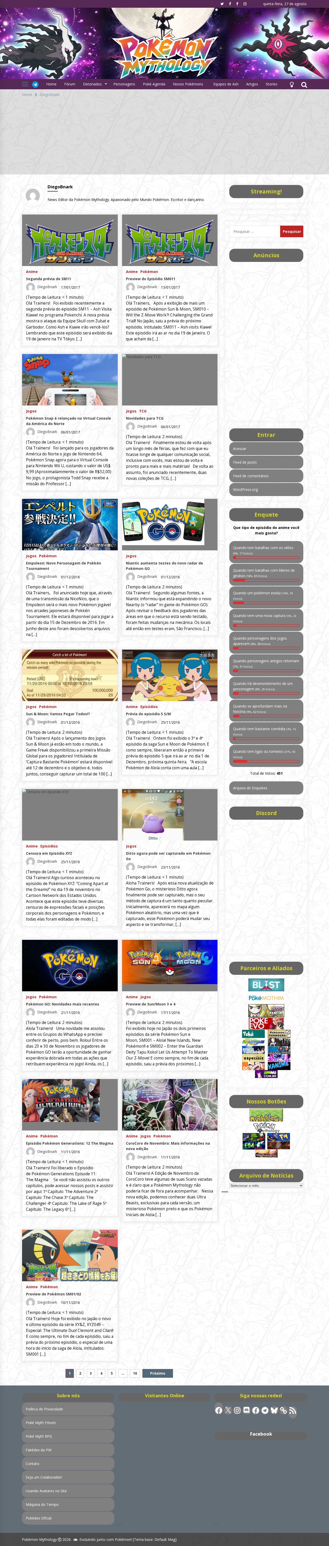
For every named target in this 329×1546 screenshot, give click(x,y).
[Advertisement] (164, 138)
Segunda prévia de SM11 (48, 278)
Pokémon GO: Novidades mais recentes (62, 1004)
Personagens (124, 84)
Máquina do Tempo (42, 1504)
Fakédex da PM (38, 1449)
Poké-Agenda (154, 84)
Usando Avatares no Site (46, 1490)
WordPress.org (245, 489)
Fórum (69, 84)
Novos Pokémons (188, 84)
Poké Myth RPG (39, 1436)
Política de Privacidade (44, 1409)
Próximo (157, 1373)
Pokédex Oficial (38, 1518)
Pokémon (149, 271)
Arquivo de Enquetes (250, 787)
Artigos (252, 84)
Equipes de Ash (226, 84)
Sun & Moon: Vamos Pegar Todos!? (58, 713)
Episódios (149, 706)
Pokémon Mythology (39, 1539)
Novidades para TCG (144, 418)
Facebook (261, 1434)
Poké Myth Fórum (41, 1422)
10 (135, 1373)
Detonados (92, 84)
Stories (271, 84)
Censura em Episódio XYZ (49, 853)
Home (51, 84)
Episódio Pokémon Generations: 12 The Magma (69, 1143)
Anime (32, 271)
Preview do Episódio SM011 (150, 278)
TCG (143, 411)
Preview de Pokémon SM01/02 (53, 1294)
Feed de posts (245, 462)
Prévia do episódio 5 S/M (148, 713)
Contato (32, 1463)
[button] (291, 84)
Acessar (239, 448)
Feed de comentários (251, 475)
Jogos (31, 411)
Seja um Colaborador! (44, 1477)
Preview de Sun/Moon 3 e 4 (150, 1004)
